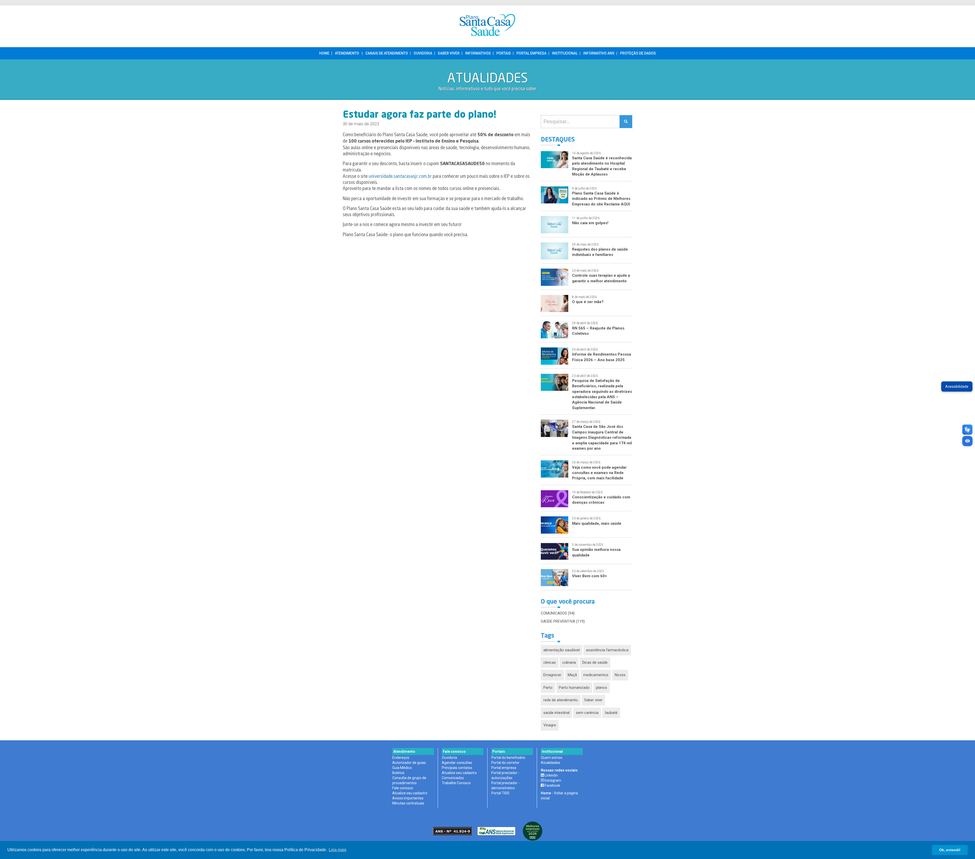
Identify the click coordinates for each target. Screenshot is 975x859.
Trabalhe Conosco (456, 783)
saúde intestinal (556, 712)
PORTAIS (503, 53)
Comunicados (453, 778)
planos (601, 687)
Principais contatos (457, 768)
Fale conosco (402, 788)
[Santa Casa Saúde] (487, 26)
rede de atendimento (560, 700)
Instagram (552, 780)
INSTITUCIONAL (565, 53)
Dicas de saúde (595, 662)
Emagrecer (552, 675)
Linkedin (551, 775)
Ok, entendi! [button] (950, 850)
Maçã (572, 675)
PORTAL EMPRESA (531, 53)
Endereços (400, 758)
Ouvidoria (449, 758)
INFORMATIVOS (478, 53)
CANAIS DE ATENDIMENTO (386, 53)
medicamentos (595, 675)
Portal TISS (500, 793)
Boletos (398, 773)
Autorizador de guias (409, 763)
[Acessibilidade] (967, 441)
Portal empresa (503, 768)
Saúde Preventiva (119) (563, 621)
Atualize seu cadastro (409, 793)
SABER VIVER (449, 53)
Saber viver (593, 700)
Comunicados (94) (558, 613)
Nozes (620, 675)
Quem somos (551, 758)
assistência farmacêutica (607, 650)
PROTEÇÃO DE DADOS (638, 53)
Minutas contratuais (408, 803)
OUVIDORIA (423, 53)
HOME (324, 53)
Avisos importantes (408, 798)
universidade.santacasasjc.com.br (400, 176)
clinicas (549, 662)
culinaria (569, 662)
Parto (547, 687)
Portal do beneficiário (508, 758)
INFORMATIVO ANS (598, 53)
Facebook (552, 785)
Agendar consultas (457, 763)
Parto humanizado (574, 687)
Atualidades (550, 763)
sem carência (587, 712)
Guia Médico (402, 768)
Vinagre (549, 725)
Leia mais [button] (337, 850)
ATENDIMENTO (347, 53)
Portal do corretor (505, 763)
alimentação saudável (561, 650)
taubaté (611, 712)
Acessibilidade (956, 386)
